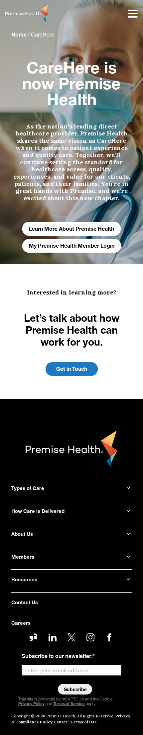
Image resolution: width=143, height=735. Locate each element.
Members (22, 557)
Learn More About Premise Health (71, 229)
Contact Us (24, 603)
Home (19, 35)
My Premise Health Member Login (71, 246)
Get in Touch (71, 369)
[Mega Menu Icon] (128, 13)
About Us (22, 534)
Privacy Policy (31, 704)
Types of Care (27, 488)
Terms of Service (69, 704)
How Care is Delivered (38, 511)
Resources (24, 580)
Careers (21, 623)
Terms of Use (84, 721)
